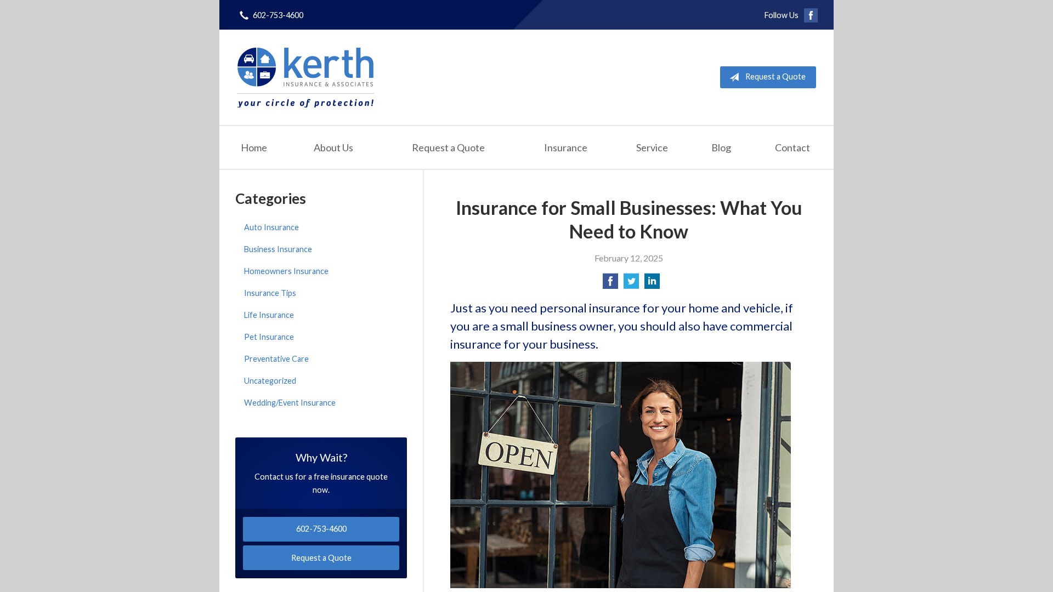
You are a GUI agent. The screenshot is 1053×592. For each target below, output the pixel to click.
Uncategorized (270, 380)
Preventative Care (276, 358)
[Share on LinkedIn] (652, 284)
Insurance (565, 147)
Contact (792, 147)
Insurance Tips (270, 293)
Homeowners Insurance (286, 271)
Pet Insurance (269, 336)
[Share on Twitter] (631, 284)
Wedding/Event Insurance (290, 402)
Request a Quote (775, 76)
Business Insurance (278, 249)
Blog (721, 147)
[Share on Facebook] (610, 284)
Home (254, 147)
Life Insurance (269, 315)
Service (652, 147)
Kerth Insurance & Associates (305, 77)
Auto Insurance (271, 227)
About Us (333, 147)
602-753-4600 (278, 15)
